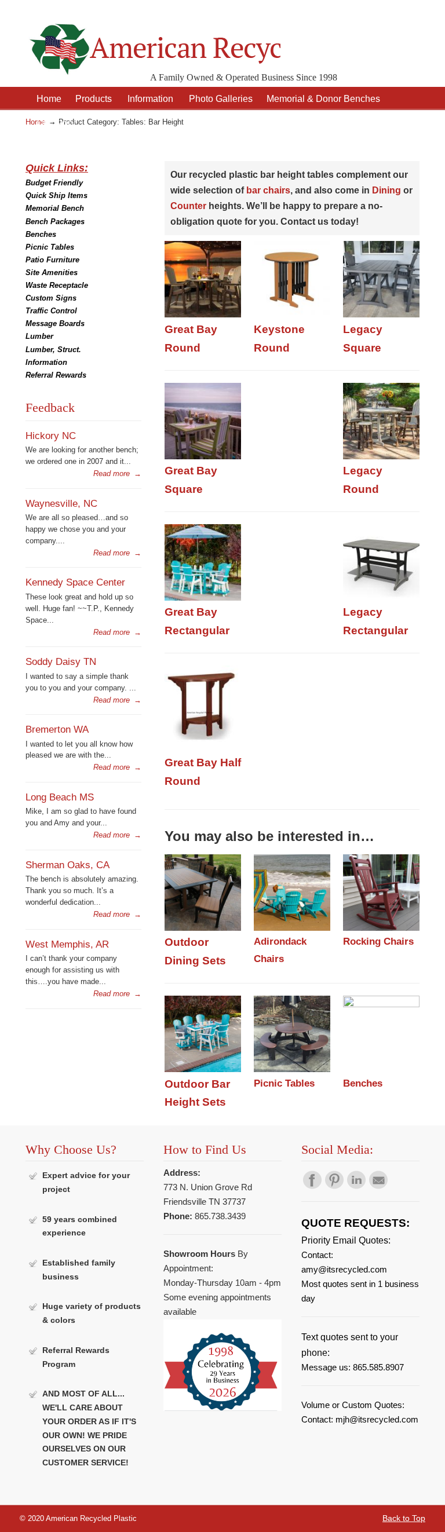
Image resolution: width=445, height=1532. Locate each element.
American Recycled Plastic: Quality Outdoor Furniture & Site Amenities (152, 40)
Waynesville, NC (61, 503)
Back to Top (403, 1518)
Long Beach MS (59, 797)
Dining (386, 190)
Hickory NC (50, 435)
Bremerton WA (57, 729)
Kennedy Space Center (75, 582)
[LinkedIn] (356, 1186)
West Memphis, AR (67, 944)
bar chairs (268, 190)
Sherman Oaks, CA (67, 865)
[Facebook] (312, 1186)
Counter (188, 206)
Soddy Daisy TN (60, 661)
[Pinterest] (334, 1186)
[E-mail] (378, 1186)
